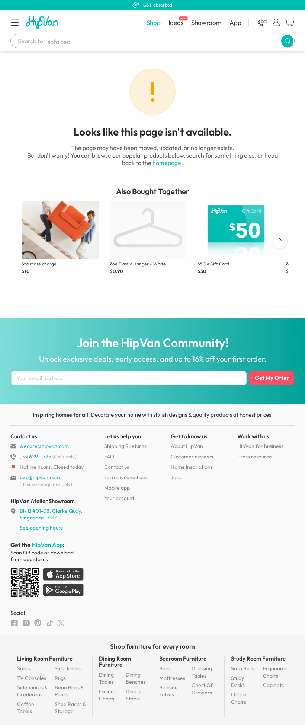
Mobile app (117, 487)
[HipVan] (42, 22)
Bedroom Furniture (182, 658)
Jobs (176, 477)
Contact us (116, 467)
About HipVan (187, 446)
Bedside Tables (168, 691)
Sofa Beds (243, 668)
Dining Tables (106, 678)
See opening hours (41, 527)
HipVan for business (260, 446)
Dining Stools (133, 695)
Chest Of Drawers (202, 689)
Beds (165, 668)
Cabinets (273, 685)
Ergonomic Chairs (275, 672)
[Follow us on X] (61, 622)
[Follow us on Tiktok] (50, 622)
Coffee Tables (25, 708)
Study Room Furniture (258, 658)
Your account (119, 498)
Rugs (60, 678)
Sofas (23, 668)
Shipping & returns (125, 446)
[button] (15, 22)
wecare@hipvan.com (44, 446)
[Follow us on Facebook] (14, 622)
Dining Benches (136, 678)
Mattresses (172, 678)
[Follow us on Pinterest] (38, 622)
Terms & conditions (126, 477)
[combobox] (152, 41)
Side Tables (68, 668)
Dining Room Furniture (115, 661)
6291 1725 (35, 456)
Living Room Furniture (45, 658)
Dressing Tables (202, 672)
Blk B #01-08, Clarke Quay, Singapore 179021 (51, 514)
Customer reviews (192, 456)
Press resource (254, 456)
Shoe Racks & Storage (70, 708)
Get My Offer (272, 377)
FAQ (109, 456)
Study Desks (238, 682)
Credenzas (32, 691)
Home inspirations (192, 467)
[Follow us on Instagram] (26, 622)
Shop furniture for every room (152, 646)
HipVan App (47, 544)
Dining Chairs (106, 695)
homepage (166, 162)
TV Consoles (31, 678)
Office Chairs (238, 698)
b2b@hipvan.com (40, 477)
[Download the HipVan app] (47, 584)
